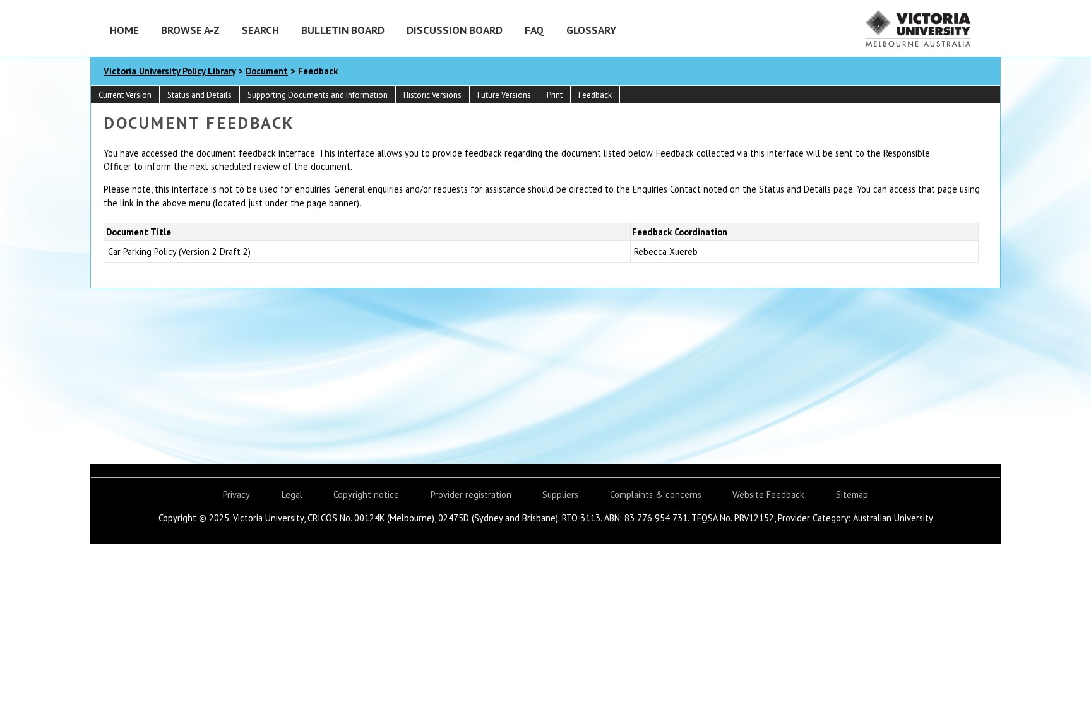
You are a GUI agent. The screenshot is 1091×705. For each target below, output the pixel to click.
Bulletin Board (343, 30)
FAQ (534, 30)
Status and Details (199, 95)
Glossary (591, 30)
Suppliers (560, 495)
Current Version (125, 95)
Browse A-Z (190, 30)
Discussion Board (455, 30)
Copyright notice (366, 495)
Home (124, 30)
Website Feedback (768, 495)
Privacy (236, 495)
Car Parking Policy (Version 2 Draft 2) (179, 252)
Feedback (595, 95)
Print (555, 95)
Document (267, 71)
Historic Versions (432, 95)
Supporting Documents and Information (317, 95)
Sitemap (852, 495)
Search (260, 30)
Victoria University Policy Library (169, 71)
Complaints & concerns (655, 495)
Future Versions (504, 95)
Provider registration (471, 495)
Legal (292, 495)
